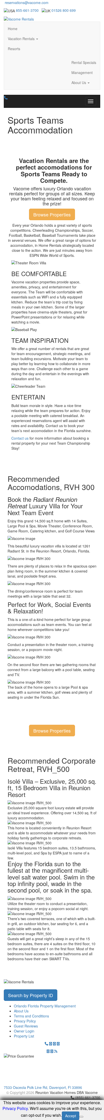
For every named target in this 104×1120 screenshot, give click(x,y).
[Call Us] (6, 97)
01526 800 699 (63, 10)
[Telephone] (46, 1043)
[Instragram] (58, 1043)
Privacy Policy (25, 1020)
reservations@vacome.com (26, 2)
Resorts (14, 48)
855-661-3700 (27, 10)
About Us (21, 1010)
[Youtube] (51, 1051)
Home (12, 28)
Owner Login (24, 1030)
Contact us (20, 438)
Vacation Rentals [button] (22, 38)
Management (82, 72)
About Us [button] (79, 82)
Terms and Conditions (31, 1015)
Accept (70, 1115)
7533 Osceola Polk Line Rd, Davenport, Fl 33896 (43, 1087)
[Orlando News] (55, 1051)
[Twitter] (50, 1043)
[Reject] (81, 1116)
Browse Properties (52, 214)
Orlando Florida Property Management (45, 1005)
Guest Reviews (26, 1025)
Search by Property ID (30, 995)
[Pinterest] (48, 1051)
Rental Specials (83, 62)
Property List (24, 1035)
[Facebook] (54, 1043)
